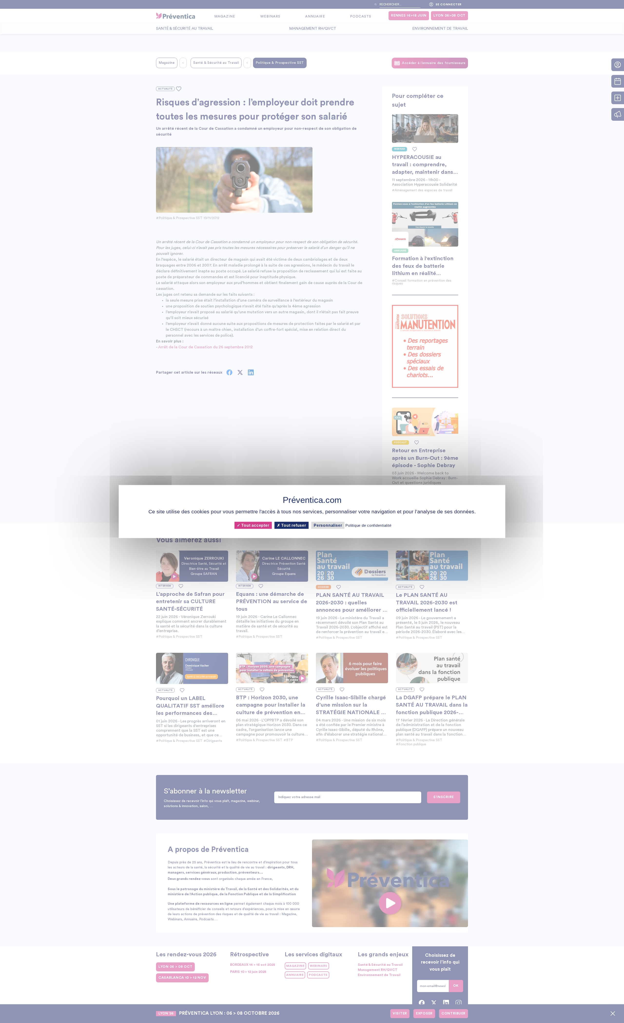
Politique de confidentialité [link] (368, 525)
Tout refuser (293, 525)
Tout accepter (254, 525)
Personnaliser (328, 525)
